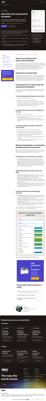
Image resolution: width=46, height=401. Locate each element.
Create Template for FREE (23, 208)
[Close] (38, 190)
